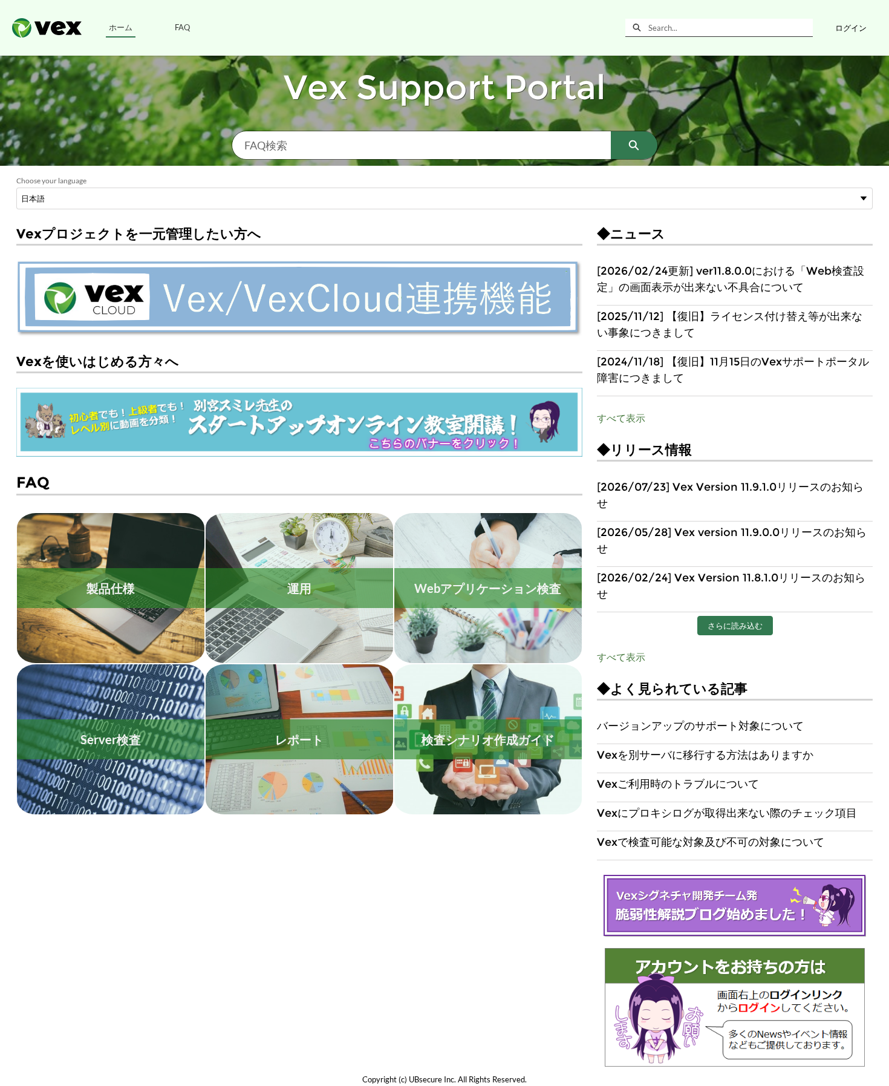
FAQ (182, 27)
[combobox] (730, 28)
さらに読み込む (735, 625)
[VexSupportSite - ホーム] (47, 28)
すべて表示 (621, 418)
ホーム (120, 27)
